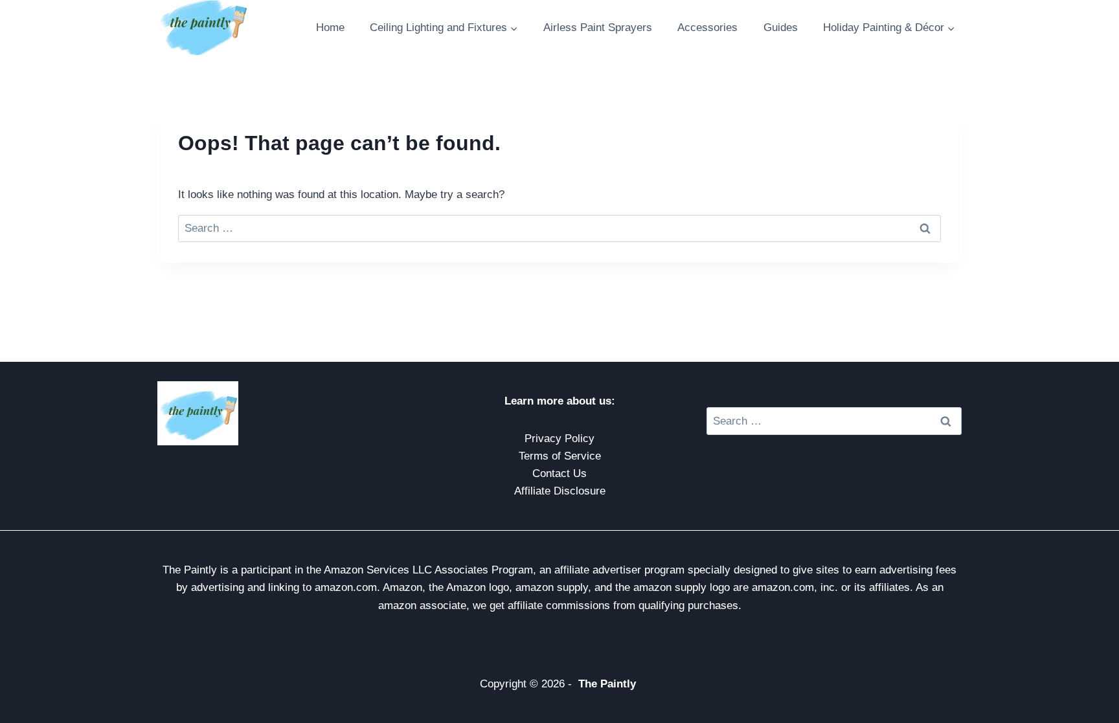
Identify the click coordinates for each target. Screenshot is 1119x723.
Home (330, 27)
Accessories (707, 27)
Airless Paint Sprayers (597, 27)
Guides (780, 27)
